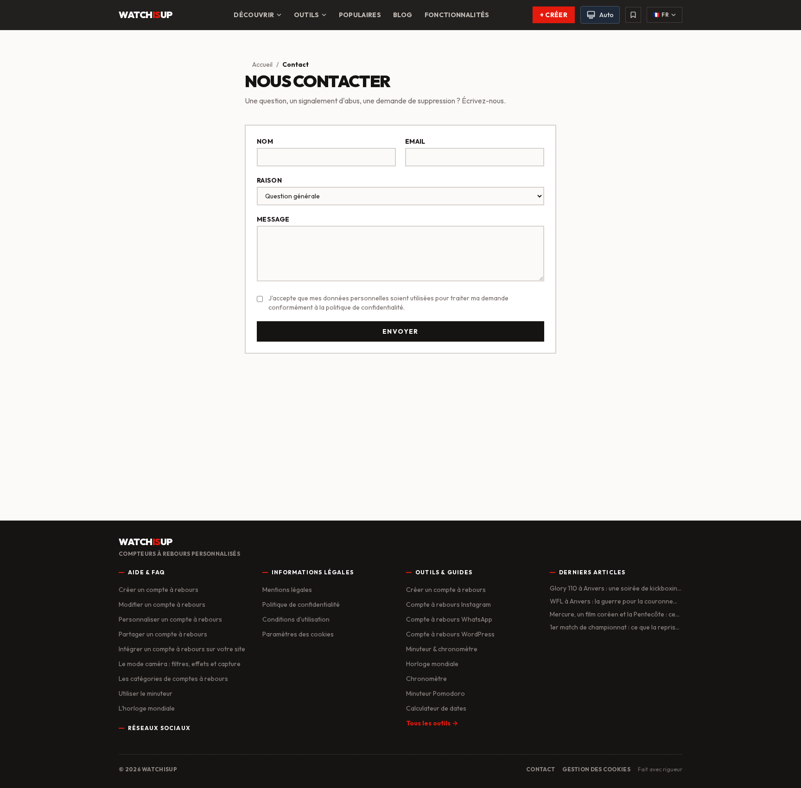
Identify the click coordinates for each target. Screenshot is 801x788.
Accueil (262, 64)
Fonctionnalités (457, 15)
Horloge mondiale (432, 664)
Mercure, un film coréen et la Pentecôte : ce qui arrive (612, 614)
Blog (402, 15)
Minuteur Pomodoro (435, 693)
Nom (265, 141)
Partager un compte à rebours (163, 634)
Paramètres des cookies (298, 634)
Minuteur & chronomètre (441, 649)
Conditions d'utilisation (296, 619)
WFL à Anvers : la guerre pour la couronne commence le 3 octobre (611, 601)
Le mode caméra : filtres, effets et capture (180, 664)
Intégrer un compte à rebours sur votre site (182, 649)
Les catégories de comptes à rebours (173, 678)
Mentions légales (287, 589)
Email (415, 141)
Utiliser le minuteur (145, 693)
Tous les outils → (432, 723)
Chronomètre (426, 678)
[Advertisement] (400, 433)
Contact (540, 769)
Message (273, 219)
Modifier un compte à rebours (162, 604)
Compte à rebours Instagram (448, 604)
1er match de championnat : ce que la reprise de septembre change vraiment (614, 627)
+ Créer (553, 15)
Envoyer (400, 331)
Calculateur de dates (436, 708)
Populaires (360, 15)
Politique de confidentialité (301, 604)
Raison (269, 180)
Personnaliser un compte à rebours (170, 619)
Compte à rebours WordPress (450, 634)
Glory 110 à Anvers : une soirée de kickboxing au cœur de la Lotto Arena (615, 588)
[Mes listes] (633, 15)
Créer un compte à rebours (158, 589)
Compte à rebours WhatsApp (449, 619)
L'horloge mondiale (147, 708)
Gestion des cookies (596, 769)
